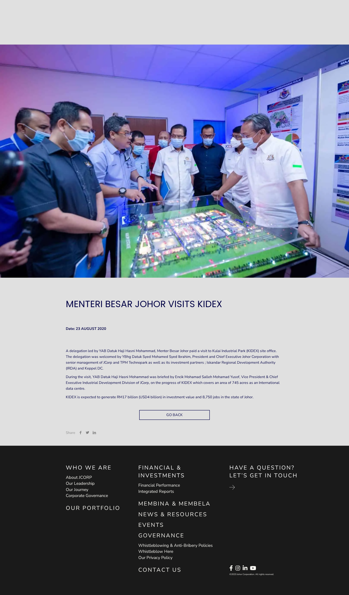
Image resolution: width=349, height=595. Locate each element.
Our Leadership (80, 483)
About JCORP (79, 477)
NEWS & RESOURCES (172, 514)
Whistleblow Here (155, 551)
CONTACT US (159, 570)
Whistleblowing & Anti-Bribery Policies (175, 545)
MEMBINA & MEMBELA (174, 504)
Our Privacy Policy (155, 557)
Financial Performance (159, 485)
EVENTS (151, 525)
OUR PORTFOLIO (93, 508)
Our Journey (77, 489)
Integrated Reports (156, 491)
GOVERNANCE (161, 535)
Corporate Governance (87, 495)
